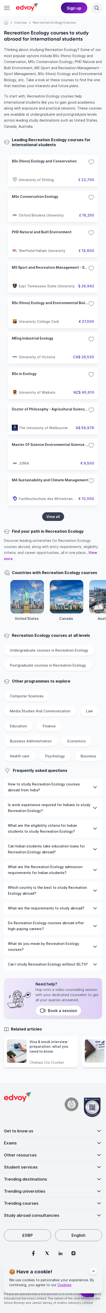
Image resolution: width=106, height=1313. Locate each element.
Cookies (64, 1285)
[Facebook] (33, 1253)
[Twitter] (47, 1253)
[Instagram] (73, 1253)
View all (53, 517)
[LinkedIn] (60, 1253)
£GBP (27, 1235)
